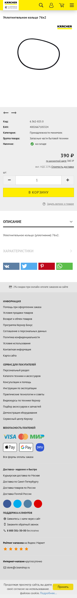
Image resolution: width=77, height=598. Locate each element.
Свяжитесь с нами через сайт (23, 518)
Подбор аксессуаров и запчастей (22, 406)
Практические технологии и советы (23, 394)
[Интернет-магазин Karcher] (11, 5)
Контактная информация (17, 349)
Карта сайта (9, 355)
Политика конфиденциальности (21, 337)
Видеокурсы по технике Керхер (21, 400)
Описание (12, 221)
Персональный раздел (16, 370)
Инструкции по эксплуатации (20, 388)
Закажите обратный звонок (22, 524)
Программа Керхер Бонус (18, 325)
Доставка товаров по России (19, 487)
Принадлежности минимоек (46, 132)
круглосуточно (22, 561)
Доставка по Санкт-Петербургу (20, 481)
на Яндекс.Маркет (24, 543)
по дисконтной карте (56, 160)
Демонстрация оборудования (20, 412)
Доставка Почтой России (17, 494)
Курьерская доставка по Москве (21, 475)
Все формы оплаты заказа (18, 457)
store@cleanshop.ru (18, 567)
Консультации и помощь (17, 382)
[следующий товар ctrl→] (14, 114)
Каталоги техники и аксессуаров (21, 376)
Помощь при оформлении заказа (22, 307)
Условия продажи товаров (18, 313)
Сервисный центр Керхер (18, 419)
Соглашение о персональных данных (25, 331)
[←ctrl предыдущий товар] (5, 114)
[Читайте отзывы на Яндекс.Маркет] (16, 549)
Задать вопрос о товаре (60, 204)
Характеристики (18, 251)
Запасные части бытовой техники (49, 138)
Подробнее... (48, 593)
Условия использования (16, 343)
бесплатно (23, 530)
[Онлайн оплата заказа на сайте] (23, 437)
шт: (5, 172)
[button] (11, 266)
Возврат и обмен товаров (17, 319)
